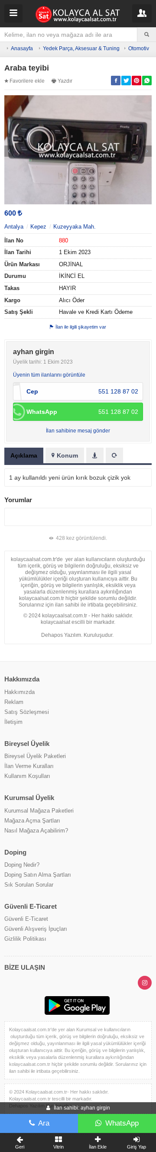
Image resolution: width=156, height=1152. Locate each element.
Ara (43, 1123)
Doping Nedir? (21, 865)
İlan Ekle (98, 1146)
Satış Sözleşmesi (26, 712)
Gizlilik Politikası (25, 939)
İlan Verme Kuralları (29, 766)
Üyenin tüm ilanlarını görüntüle (49, 375)
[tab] (95, 455)
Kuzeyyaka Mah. (74, 226)
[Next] (147, 151)
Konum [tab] (67, 455)
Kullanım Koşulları (27, 776)
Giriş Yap (136, 1146)
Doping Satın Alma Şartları (37, 874)
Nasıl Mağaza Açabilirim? (36, 830)
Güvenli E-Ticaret (26, 919)
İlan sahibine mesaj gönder (78, 431)
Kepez (38, 226)
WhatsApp (122, 1123)
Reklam (13, 702)
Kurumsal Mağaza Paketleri (39, 810)
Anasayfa (22, 48)
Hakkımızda (19, 692)
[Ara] (146, 34)
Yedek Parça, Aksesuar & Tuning (81, 48)
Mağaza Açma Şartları (32, 820)
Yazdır (65, 81)
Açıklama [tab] (23, 455)
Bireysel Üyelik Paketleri (35, 756)
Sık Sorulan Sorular (28, 884)
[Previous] (8, 151)
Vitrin (58, 1146)
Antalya (13, 226)
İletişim (13, 722)
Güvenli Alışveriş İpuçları (35, 929)
